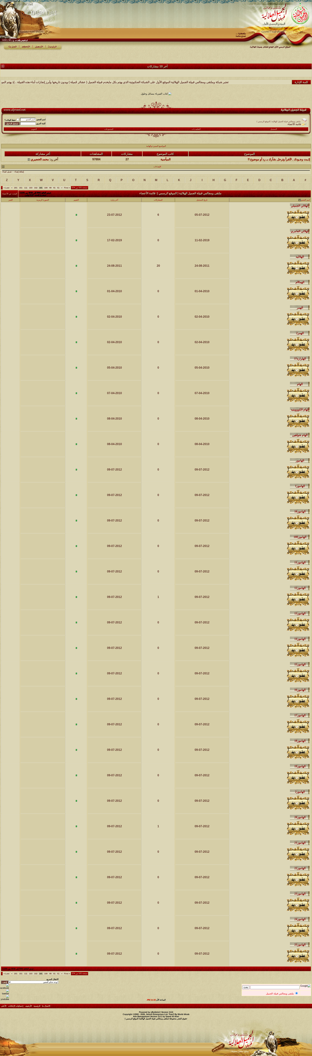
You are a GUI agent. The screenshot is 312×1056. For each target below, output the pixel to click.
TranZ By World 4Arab (179, 1014)
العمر (10, 200)
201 (15, 188)
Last (6, 188)
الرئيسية (37, 1006)
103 (30, 188)
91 (54, 188)
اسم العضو (41, 119)
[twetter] (4, 993)
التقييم (76, 200)
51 (58, 188)
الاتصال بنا (46, 1006)
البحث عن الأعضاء (9, 194)
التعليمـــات (196, 129)
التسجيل (273, 129)
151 (20, 188)
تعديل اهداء (7, 172)
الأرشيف (28, 1006)
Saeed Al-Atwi (172, 1016)
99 (50, 188)
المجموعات (108, 129)
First (67, 188)
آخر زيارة (114, 200)
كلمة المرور (41, 123)
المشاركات (158, 200)
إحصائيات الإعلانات (15, 1006)
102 (35, 188)
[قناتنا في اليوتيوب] (4, 999)
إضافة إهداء (19, 172)
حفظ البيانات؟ (10, 120)
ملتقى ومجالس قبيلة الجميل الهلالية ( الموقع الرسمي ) (279, 121)
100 (45, 188)
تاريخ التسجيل (201, 200)
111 (25, 188)
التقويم (34, 129)
